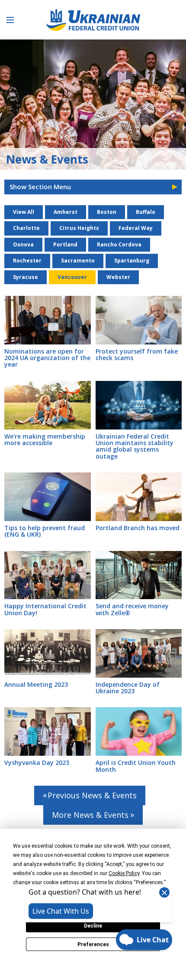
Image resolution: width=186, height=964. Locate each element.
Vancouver (72, 277)
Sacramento (78, 260)
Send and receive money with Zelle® (132, 609)
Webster (118, 277)
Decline (93, 926)
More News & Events (90, 815)
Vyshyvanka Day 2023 (36, 762)
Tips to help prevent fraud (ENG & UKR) (44, 531)
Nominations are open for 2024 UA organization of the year (47, 358)
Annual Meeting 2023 (36, 684)
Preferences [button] (149, 882)
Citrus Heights (79, 228)
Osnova (23, 244)
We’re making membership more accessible (44, 439)
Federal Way (136, 228)
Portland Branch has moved (138, 528)
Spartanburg (131, 260)
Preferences (93, 944)
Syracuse (25, 277)
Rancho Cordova (119, 244)
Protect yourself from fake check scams (137, 354)
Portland (65, 244)
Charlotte (26, 228)
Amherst (65, 212)
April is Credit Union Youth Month (136, 765)
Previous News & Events (92, 795)
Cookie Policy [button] (124, 873)
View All (23, 212)
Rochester (27, 260)
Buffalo (145, 212)
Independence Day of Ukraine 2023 (128, 687)
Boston (106, 212)
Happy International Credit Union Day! (45, 609)
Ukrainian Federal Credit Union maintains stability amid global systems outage (134, 446)
